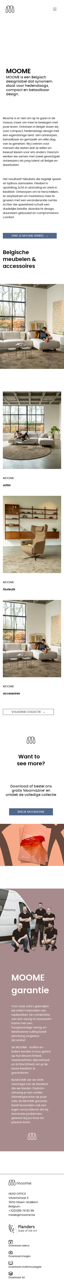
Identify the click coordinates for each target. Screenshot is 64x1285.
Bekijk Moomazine (31, 811)
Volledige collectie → (28, 711)
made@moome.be (22, 1215)
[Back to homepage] (10, 9)
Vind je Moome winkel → (29, 235)
